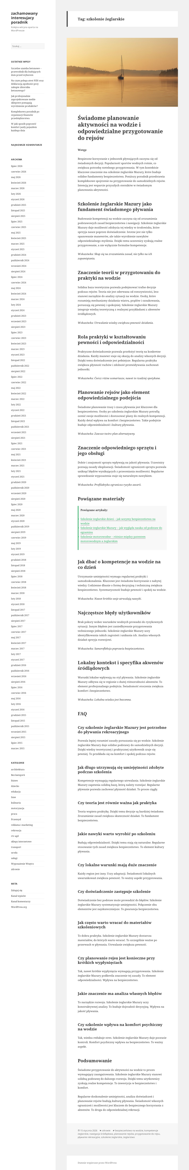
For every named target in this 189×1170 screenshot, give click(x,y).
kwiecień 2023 (18, 343)
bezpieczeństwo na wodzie (129, 1130)
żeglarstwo (129, 1137)
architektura (17, 769)
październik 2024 (20, 260)
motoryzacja (17, 808)
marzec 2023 (17, 349)
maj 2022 (16, 387)
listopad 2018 (18, 565)
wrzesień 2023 (18, 321)
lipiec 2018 (16, 576)
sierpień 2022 (18, 371)
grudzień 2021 (18, 415)
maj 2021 (16, 454)
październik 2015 (20, 726)
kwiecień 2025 (18, 238)
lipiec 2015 (16, 742)
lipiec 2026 (16, 166)
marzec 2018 (17, 593)
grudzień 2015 (18, 715)
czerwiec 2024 (18, 282)
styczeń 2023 (17, 354)
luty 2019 (16, 548)
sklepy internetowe (21, 841)
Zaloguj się (16, 890)
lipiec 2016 (16, 687)
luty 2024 (16, 304)
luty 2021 (16, 471)
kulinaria (16, 802)
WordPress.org (19, 907)
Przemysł (16, 819)
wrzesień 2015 (18, 731)
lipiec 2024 (16, 277)
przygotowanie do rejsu (147, 1133)
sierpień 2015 (18, 737)
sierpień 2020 (18, 498)
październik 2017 (20, 615)
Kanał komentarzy (20, 901)
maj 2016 (16, 698)
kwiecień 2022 (18, 393)
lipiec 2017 (16, 626)
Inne (13, 797)
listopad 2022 (18, 360)
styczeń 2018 (17, 604)
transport (16, 847)
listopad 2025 (18, 210)
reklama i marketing (22, 824)
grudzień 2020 (18, 482)
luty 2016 (16, 704)
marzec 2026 (17, 188)
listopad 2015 (18, 720)
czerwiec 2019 (18, 537)
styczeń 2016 (17, 709)
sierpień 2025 (18, 216)
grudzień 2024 (18, 254)
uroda (14, 852)
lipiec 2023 (16, 332)
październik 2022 (20, 365)
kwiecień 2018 (18, 587)
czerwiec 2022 (18, 382)
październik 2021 (20, 426)
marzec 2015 (17, 748)
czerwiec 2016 (18, 692)
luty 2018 (16, 598)
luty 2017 (16, 654)
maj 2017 (16, 637)
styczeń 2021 (17, 476)
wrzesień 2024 (18, 265)
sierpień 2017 (18, 620)
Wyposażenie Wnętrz (22, 863)
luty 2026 (16, 193)
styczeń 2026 (17, 199)
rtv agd (15, 836)
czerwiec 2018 (18, 582)
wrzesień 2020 (18, 493)
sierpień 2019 (18, 532)
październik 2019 (20, 526)
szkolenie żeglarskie (111, 1137)
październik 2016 (20, 670)
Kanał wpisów (18, 895)
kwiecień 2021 (18, 460)
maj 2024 (16, 288)
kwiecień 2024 (18, 293)
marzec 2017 (17, 648)
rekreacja (16, 830)
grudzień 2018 (18, 559)
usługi (14, 858)
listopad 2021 (18, 421)
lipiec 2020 (16, 504)
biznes (14, 780)
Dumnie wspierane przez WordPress (97, 1162)
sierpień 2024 (18, 271)
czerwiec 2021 (18, 448)
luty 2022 (16, 404)
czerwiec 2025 (18, 227)
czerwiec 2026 (18, 171)
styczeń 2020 (17, 521)
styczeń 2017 (17, 659)
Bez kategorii (18, 775)
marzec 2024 (17, 299)
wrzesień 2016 (18, 676)
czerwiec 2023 (18, 338)
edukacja (16, 791)
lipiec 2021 (16, 443)
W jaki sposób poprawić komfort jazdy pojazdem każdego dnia (24, 127)
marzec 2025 (17, 243)
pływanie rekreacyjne (89, 1137)
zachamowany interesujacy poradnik (24, 18)
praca (14, 813)
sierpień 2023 (18, 326)
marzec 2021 (17, 465)
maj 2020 (16, 509)
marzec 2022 (17, 399)
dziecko (15, 786)
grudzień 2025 (18, 204)
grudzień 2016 (18, 665)
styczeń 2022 (17, 410)
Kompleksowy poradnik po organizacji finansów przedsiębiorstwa (25, 115)
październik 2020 (20, 487)
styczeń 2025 (17, 249)
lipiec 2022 (16, 376)
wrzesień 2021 (18, 432)
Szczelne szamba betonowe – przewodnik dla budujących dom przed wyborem (26, 72)
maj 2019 (16, 543)
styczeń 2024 (17, 310)
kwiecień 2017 (18, 643)
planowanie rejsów (124, 1133)
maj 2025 (16, 232)
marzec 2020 (17, 515)
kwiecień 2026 (18, 182)
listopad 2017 (18, 609)
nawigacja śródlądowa (101, 1133)
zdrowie (15, 869)
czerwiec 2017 (18, 631)
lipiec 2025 (16, 221)
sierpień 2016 (18, 681)
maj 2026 (16, 177)
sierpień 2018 (18, 570)
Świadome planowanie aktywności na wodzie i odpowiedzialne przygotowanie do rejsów (120, 127)
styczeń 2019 (17, 554)
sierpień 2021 (18, 437)
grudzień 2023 (18, 315)
